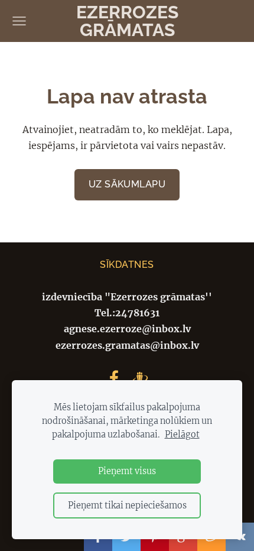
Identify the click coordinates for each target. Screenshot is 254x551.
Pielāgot (182, 434)
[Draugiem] (140, 378)
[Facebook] (114, 378)
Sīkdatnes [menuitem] (127, 264)
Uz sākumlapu (127, 184)
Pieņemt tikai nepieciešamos (127, 505)
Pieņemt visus (127, 471)
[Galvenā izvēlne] (19, 21)
